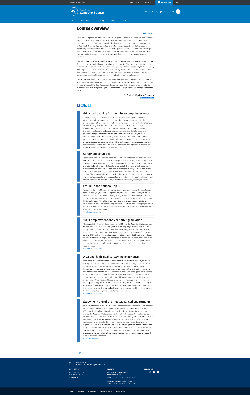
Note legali (81, 391)
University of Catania (75, 2)
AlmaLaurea (98, 248)
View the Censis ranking (92, 212)
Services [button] (146, 2)
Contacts (123, 20)
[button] (81, 353)
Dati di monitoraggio (106, 391)
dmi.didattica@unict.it (114, 374)
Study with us (86, 20)
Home (74, 20)
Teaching (101, 20)
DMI (84, 2)
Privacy (72, 391)
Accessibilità (92, 391)
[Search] (178, 11)
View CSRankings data (91, 338)
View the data (88, 248)
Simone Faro (149, 97)
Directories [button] (133, 2)
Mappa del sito (120, 391)
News (113, 20)
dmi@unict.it (131, 381)
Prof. (142, 97)
